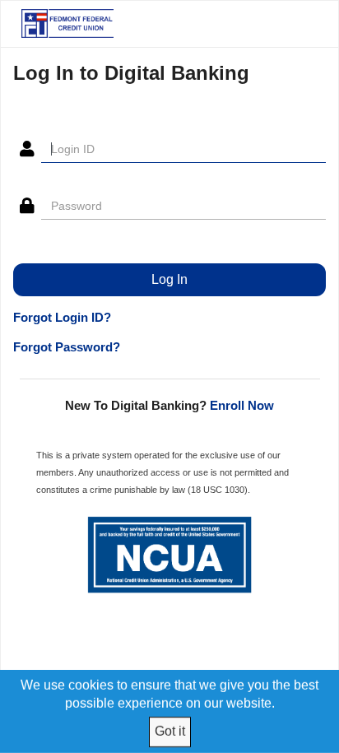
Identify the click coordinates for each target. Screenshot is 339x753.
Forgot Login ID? (62, 317)
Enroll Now (242, 405)
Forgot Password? (66, 347)
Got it (170, 731)
